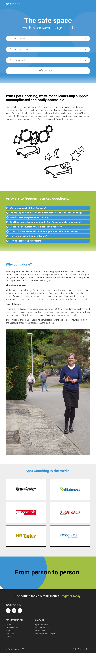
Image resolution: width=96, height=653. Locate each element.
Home (8, 624)
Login (8, 636)
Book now (47, 70)
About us (10, 633)
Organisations (12, 627)
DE (8, 610)
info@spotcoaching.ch (45, 633)
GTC (88, 649)
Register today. (71, 596)
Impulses (10, 630)
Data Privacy (78, 649)
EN (14, 610)
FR (20, 610)
